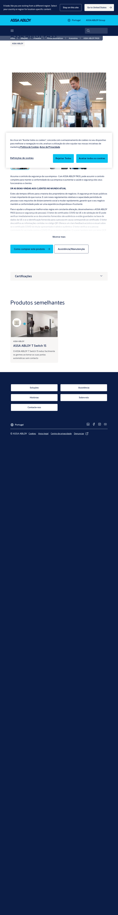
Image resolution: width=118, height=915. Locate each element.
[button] (71, 7)
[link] (99, 7)
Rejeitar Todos (63, 158)
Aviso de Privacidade (50, 147)
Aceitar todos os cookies (92, 158)
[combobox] (96, 31)
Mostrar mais (59, 236)
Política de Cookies (29, 147)
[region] (59, 150)
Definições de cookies (22, 158)
